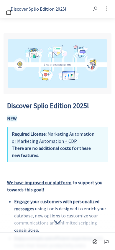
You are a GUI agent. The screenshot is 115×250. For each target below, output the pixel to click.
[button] (94, 8)
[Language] (95, 241)
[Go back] (5, 8)
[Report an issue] (106, 241)
